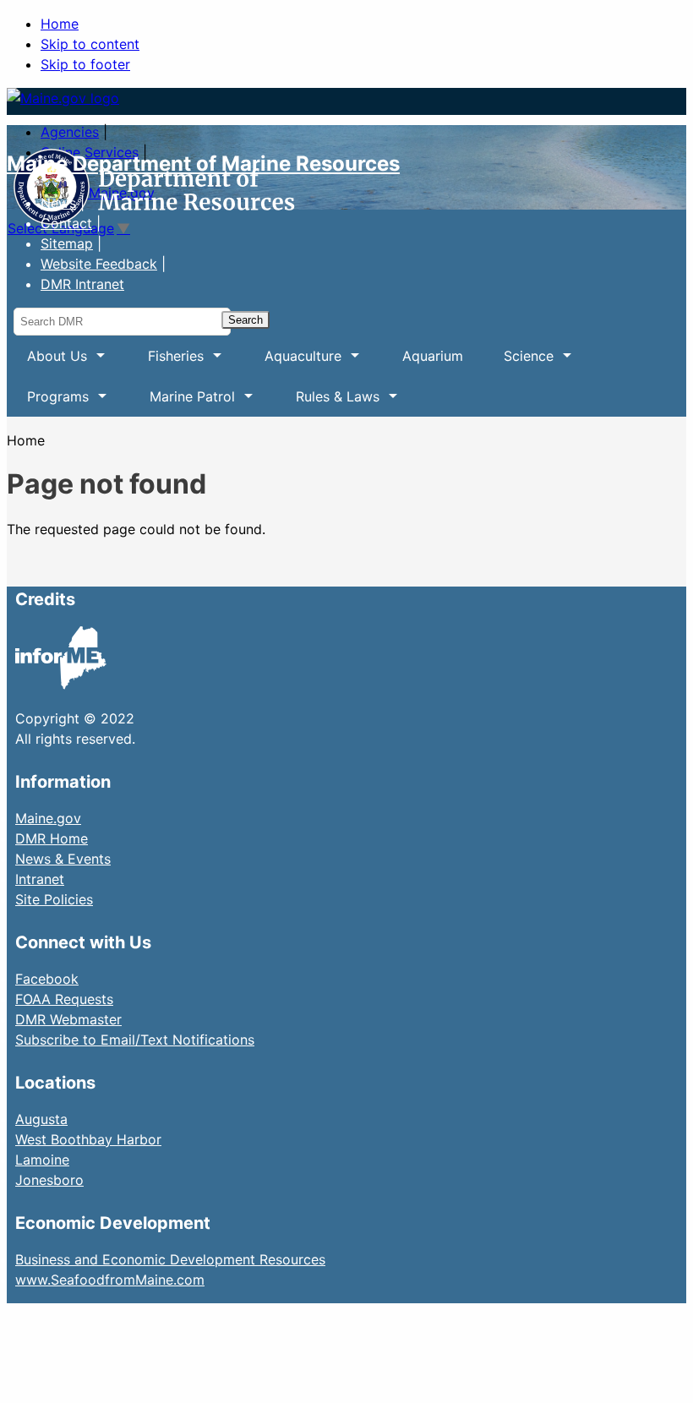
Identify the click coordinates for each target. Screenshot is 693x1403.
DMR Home (51, 838)
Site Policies (54, 899)
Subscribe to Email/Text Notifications (134, 1039)
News (58, 202)
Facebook (47, 978)
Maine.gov (48, 818)
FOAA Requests (64, 999)
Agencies (70, 131)
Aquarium (432, 355)
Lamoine (42, 1159)
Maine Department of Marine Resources (203, 163)
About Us (47, 361)
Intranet (39, 879)
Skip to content (90, 43)
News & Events (63, 858)
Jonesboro (49, 1179)
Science (518, 361)
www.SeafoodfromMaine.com (110, 1279)
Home (60, 23)
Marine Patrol (182, 402)
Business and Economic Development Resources (170, 1259)
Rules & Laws (327, 402)
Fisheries (166, 361)
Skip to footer (85, 64)
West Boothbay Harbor (88, 1139)
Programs (48, 402)
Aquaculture (292, 361)
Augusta (41, 1119)
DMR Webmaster (68, 1019)
